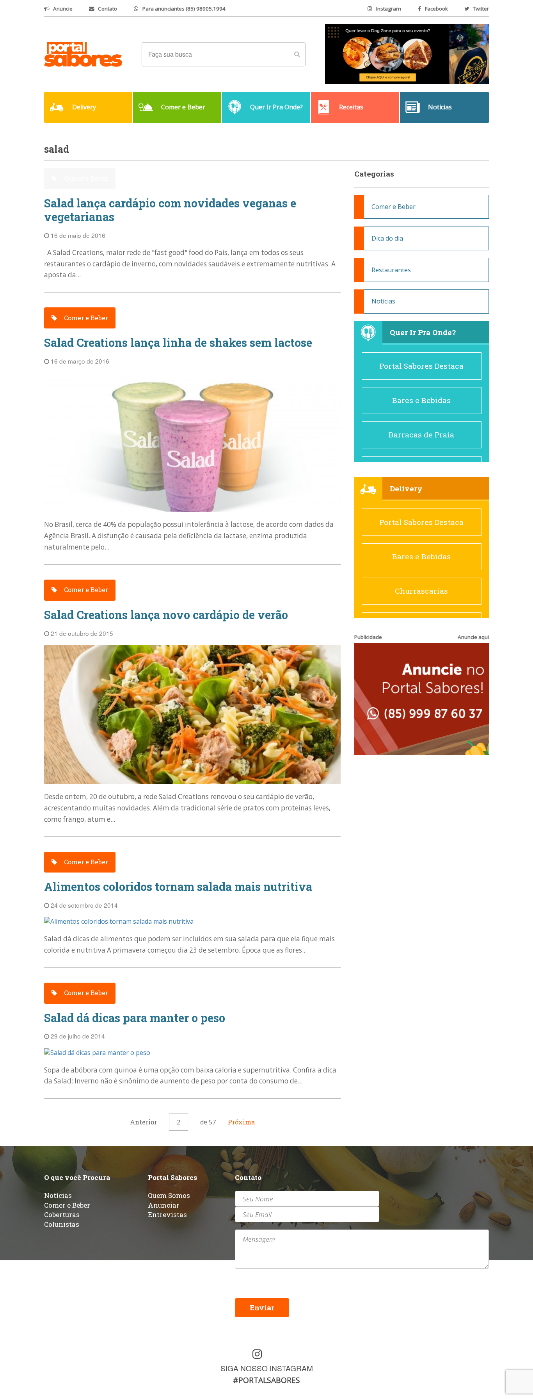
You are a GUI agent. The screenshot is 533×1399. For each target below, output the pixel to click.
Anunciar (163, 1205)
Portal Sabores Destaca (421, 366)
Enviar (262, 1307)
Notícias (383, 301)
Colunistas (61, 1224)
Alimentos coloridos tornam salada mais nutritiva (178, 887)
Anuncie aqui (473, 637)
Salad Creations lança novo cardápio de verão (166, 615)
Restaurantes (391, 270)
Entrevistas (167, 1214)
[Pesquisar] (297, 54)
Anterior (143, 1122)
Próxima (241, 1122)
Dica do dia (387, 238)
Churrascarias (421, 591)
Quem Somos (169, 1195)
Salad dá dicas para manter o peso (134, 1018)
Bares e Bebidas (421, 400)
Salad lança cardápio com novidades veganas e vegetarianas (170, 209)
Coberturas (62, 1214)
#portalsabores (266, 1380)
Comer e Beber (85, 178)
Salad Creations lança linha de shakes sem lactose (178, 343)
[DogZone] (407, 53)
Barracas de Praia (421, 434)
